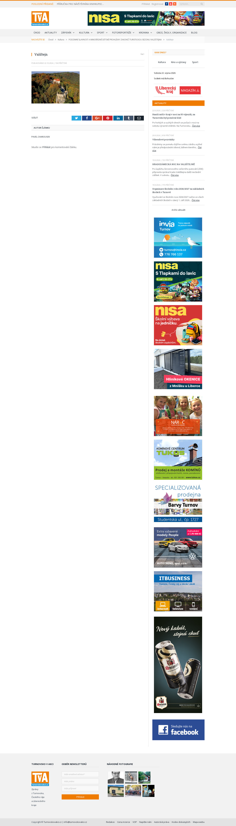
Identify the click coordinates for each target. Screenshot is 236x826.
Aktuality (51, 32)
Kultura (84, 32)
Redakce (110, 822)
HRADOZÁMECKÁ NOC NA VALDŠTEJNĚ (173, 164)
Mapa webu (199, 822)
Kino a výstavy (178, 62)
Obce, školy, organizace (172, 32)
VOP (135, 822)
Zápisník (66, 32)
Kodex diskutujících (181, 822)
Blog (194, 32)
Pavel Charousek (40, 136)
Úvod (37, 32)
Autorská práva (161, 822)
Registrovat (157, 3)
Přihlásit (146, 3)
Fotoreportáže (121, 32)
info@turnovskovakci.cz (75, 822)
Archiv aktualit (178, 209)
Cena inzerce (123, 822)
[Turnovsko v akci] (40, 18)
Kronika (144, 32)
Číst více (196, 125)
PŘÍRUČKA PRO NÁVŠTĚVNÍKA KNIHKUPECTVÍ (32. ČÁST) (82, 4)
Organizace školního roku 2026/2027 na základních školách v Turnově (178, 190)
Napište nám (145, 822)
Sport (100, 32)
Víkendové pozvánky (163, 139)
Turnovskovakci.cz (53, 822)
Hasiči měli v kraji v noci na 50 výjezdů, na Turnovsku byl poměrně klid (173, 116)
